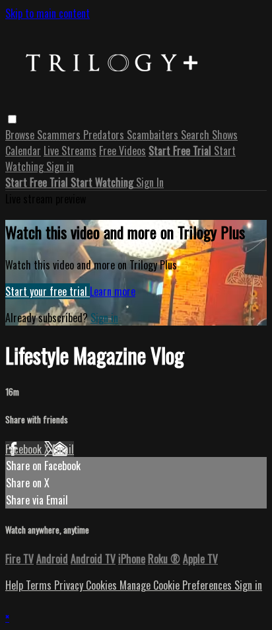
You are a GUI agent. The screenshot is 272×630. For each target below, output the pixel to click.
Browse (21, 135)
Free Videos (122, 150)
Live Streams (70, 150)
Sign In (150, 182)
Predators (105, 135)
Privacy (70, 585)
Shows (225, 135)
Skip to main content (47, 13)
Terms (40, 585)
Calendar (23, 150)
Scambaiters (154, 135)
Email (63, 449)
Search (196, 135)
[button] (12, 119)
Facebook (24, 449)
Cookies (102, 585)
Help (15, 585)
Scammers (60, 135)
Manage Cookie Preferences (176, 585)
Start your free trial (47, 291)
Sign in (60, 166)
